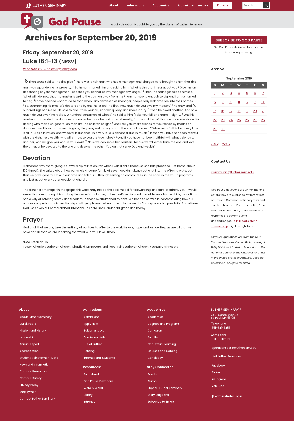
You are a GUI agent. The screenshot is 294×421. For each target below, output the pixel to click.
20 (255, 111)
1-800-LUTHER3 (222, 339)
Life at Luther (93, 344)
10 (230, 102)
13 (255, 102)
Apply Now (91, 324)
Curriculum (155, 331)
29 (215, 129)
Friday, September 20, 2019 (58, 52)
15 (214, 111)
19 (247, 111)
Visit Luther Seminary (226, 356)
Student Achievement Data (39, 358)
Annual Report (29, 344)
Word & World (93, 388)
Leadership (27, 337)
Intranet (89, 402)
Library (88, 395)
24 (231, 120)
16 (222, 111)
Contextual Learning (162, 344)
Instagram (219, 379)
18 (238, 111)
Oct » (226, 144)
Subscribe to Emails (161, 402)
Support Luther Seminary (165, 388)
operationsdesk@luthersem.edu (234, 348)
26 (247, 120)
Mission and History (33, 331)
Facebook (218, 366)
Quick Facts (28, 324)
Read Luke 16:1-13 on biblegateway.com (50, 69)
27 (255, 120)
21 (263, 111)
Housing (89, 351)
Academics (155, 317)
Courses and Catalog (162, 351)
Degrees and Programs (164, 324)
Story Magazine (158, 395)
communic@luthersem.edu (232, 172)
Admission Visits (95, 337)
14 (263, 102)
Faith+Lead (91, 374)
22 (215, 120)
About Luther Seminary (36, 317)
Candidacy (155, 358)
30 (223, 129)
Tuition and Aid (94, 331)
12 (247, 102)
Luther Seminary (46, 5)
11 (239, 102)
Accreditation (29, 351)
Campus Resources (33, 371)
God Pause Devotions (98, 381)
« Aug (215, 144)
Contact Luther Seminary (37, 399)
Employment (29, 392)
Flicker (216, 372)
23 (223, 120)
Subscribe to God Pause (239, 40)
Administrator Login (228, 396)
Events (152, 374)
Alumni (152, 381)
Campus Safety (31, 378)
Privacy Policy (29, 385)
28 (263, 120)
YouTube (218, 386)
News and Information (35, 365)
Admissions (91, 317)
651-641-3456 (221, 328)
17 (230, 111)
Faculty (153, 337)
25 (239, 120)
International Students (99, 358)
